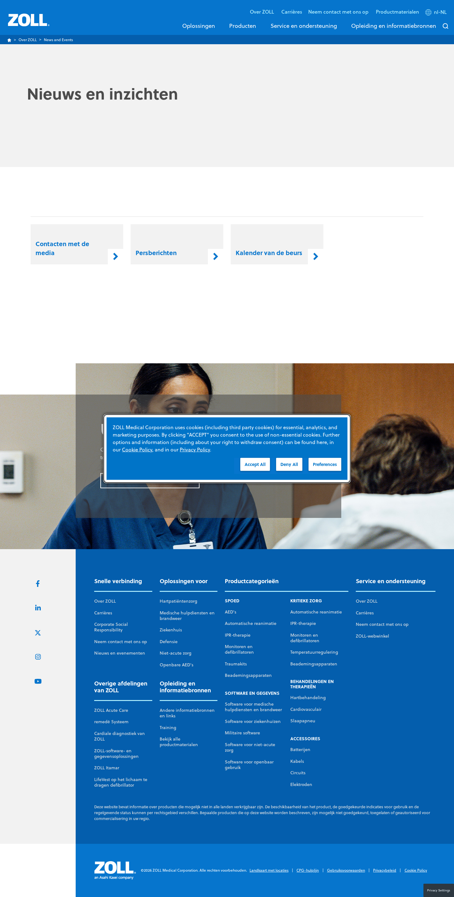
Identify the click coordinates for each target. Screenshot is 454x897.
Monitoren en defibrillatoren (239, 649)
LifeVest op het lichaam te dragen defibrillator (120, 782)
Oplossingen (198, 26)
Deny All (289, 464)
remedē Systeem (111, 722)
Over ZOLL (28, 39)
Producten (242, 26)
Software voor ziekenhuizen (253, 721)
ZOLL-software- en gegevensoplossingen (116, 753)
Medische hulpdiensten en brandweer (187, 615)
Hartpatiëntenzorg (178, 601)
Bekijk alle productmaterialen (179, 742)
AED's (230, 612)
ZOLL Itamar (106, 768)
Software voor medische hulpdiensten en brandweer (253, 707)
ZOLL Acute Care (111, 710)
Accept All (255, 464)
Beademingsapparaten (248, 675)
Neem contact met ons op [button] (339, 11)
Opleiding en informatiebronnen (393, 26)
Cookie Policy (416, 870)
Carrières (291, 11)
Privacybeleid (384, 870)
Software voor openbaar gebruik (249, 765)
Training (168, 727)
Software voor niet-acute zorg (250, 747)
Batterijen (300, 749)
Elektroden (301, 784)
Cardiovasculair (306, 709)
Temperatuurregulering (314, 652)
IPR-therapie (237, 635)
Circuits (297, 773)
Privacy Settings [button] (438, 890)
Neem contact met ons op (120, 642)
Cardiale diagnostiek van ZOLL (119, 736)
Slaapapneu (302, 721)
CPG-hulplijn (307, 870)
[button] (436, 13)
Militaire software (242, 733)
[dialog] (227, 448)
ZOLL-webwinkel (372, 636)
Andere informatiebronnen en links (187, 713)
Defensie (169, 642)
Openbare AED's (176, 665)
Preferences (325, 464)
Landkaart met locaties (269, 870)
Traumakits (236, 664)
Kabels (297, 761)
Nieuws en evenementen (119, 653)
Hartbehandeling (308, 697)
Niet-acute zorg (175, 653)
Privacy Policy (195, 449)
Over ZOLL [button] (262, 11)
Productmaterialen (397, 11)
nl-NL (440, 12)
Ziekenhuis (171, 630)
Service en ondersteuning (304, 26)
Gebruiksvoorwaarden (346, 870)
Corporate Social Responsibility (111, 627)
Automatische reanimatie (250, 623)
